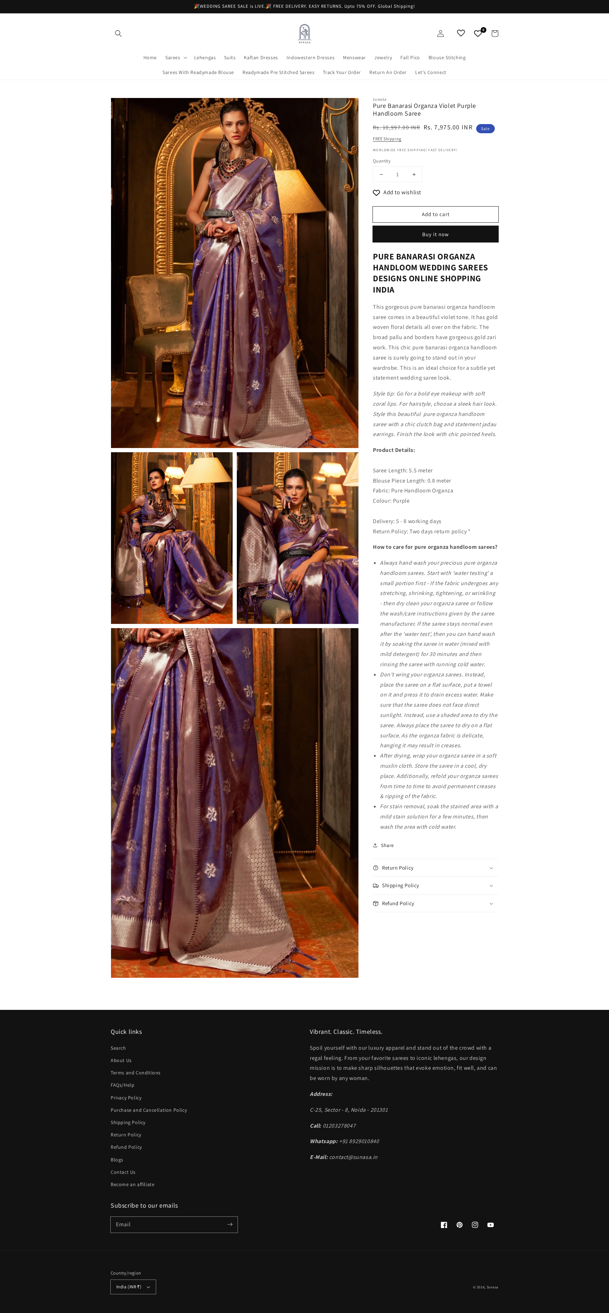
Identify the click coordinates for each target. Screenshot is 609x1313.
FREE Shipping (387, 138)
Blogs (117, 1159)
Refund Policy (126, 1147)
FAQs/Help (122, 1085)
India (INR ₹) (128, 1287)
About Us (121, 1060)
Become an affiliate (132, 1184)
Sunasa (492, 1287)
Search (118, 1048)
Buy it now (435, 234)
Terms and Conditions (136, 1072)
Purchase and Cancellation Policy (149, 1110)
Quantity (381, 161)
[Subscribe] (230, 1224)
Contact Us (123, 1172)
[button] (118, 33)
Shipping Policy (128, 1122)
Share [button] (387, 845)
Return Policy (126, 1134)
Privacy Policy (126, 1097)
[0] (478, 33)
